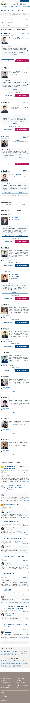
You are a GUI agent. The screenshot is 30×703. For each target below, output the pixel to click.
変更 (27, 19)
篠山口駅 (4, 388)
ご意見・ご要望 (20, 678)
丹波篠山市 (8, 387)
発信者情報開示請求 (4, 665)
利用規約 (19, 680)
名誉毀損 (6, 660)
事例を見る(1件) (8, 235)
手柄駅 (4, 452)
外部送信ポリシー (21, 684)
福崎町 (5, 654)
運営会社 (5, 695)
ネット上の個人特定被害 (13, 660)
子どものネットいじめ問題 (6, 661)
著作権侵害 (3, 663)
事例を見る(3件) (8, 157)
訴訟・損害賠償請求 (13, 665)
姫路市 (16, 217)
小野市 (2, 653)
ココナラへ (3, 1)
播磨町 (25, 653)
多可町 (19, 653)
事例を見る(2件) (8, 192)
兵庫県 (12, 217)
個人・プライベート (4, 666)
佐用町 (18, 654)
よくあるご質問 (6, 685)
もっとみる (15, 642)
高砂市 (7, 408)
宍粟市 (8, 653)
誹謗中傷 (2, 660)
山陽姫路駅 (5, 341)
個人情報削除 (25, 663)
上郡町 (15, 654)
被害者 (17, 666)
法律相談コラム (6, 682)
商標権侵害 (8, 663)
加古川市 (12, 651)
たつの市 (15, 653)
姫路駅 (12, 276)
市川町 (2, 654)
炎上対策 (19, 665)
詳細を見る (15, 391)
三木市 (22, 651)
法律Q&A (5, 680)
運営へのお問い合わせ (7, 687)
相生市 (8, 651)
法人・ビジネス (12, 666)
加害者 (20, 666)
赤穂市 (16, 651)
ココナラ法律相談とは (7, 678)
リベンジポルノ (22, 660)
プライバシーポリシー (22, 682)
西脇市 (19, 651)
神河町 (8, 654)
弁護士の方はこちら (24, 1)
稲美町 (22, 653)
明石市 (5, 651)
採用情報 (5, 696)
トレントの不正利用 (15, 661)
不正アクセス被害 (18, 663)
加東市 (12, 37)
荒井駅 (4, 409)
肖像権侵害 (13, 663)
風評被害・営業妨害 (23, 661)
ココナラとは (6, 684)
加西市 (5, 653)
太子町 (11, 654)
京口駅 (12, 219)
